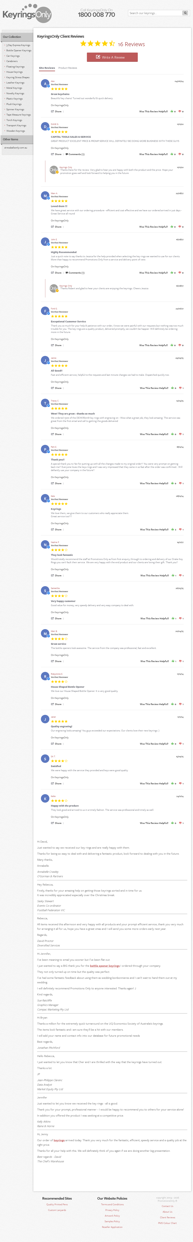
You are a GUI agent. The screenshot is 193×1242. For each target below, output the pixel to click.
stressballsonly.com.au (15, 147)
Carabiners (12, 61)
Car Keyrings (13, 56)
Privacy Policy (112, 1210)
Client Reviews (167, 1217)
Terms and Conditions (112, 1204)
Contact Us (167, 1206)
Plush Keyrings (13, 104)
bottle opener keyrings (105, 966)
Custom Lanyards (57, 1210)
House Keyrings (14, 72)
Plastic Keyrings (14, 98)
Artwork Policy (112, 1216)
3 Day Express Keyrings (18, 45)
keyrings (59, 1140)
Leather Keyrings (15, 82)
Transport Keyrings (16, 125)
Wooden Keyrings (15, 131)
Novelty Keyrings (15, 93)
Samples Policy (112, 1221)
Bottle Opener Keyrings (18, 50)
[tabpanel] (112, 451)
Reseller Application (112, 1227)
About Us (167, 1212)
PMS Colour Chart (167, 1223)
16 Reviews (131, 43)
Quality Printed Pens (57, 1204)
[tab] (47, 68)
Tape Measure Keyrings (18, 114)
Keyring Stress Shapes (17, 77)
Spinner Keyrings (15, 109)
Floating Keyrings (15, 66)
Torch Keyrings (14, 120)
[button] (58, 111)
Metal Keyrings (14, 88)
